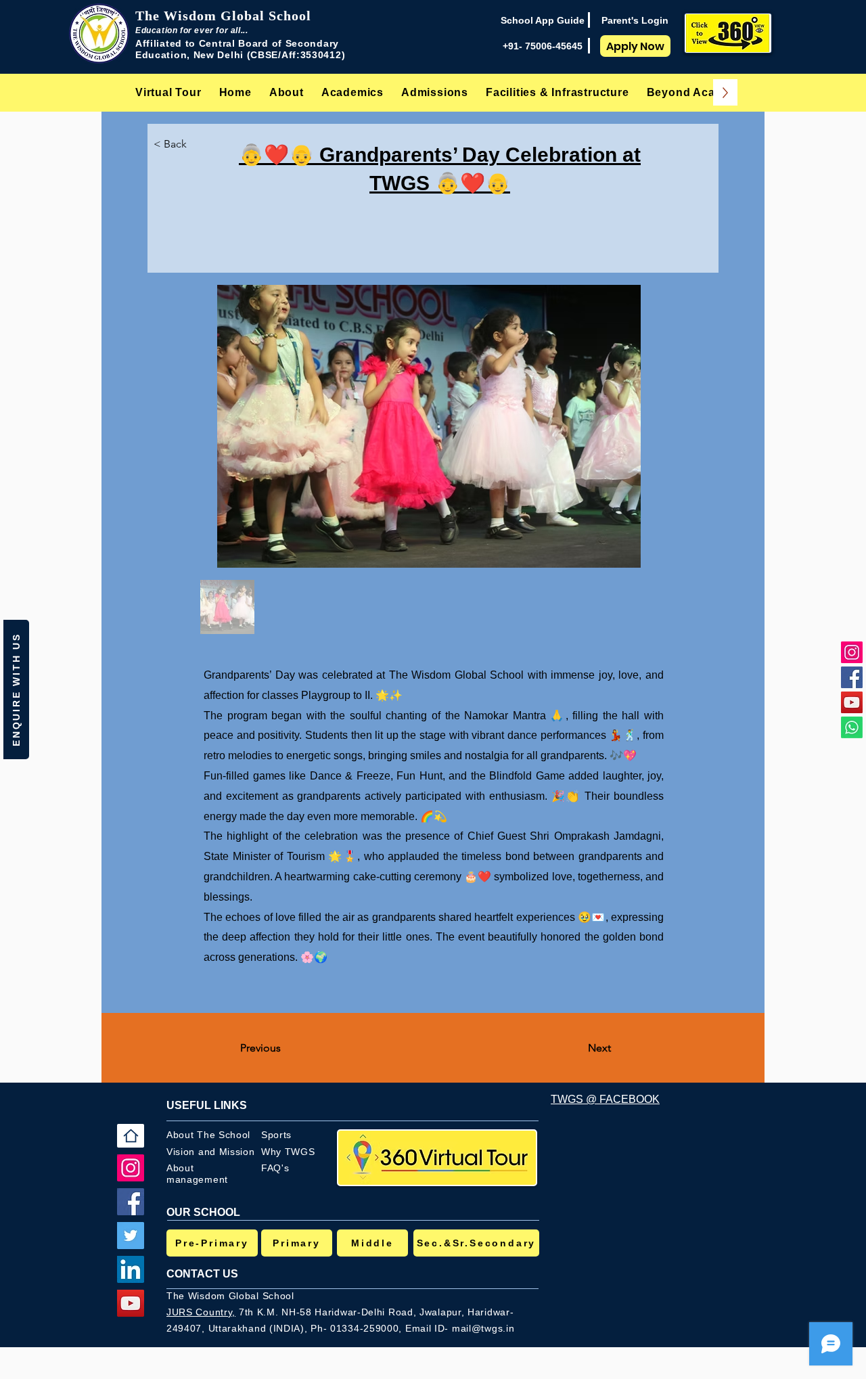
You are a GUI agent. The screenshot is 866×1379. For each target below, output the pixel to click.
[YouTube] (852, 702)
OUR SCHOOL (203, 1212)
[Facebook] (852, 677)
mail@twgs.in (483, 1328)
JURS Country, (200, 1312)
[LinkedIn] (130, 1269)
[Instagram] (852, 652)
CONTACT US (202, 1274)
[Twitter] (130, 1235)
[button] (287, 92)
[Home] (130, 1136)
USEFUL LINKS (206, 1105)
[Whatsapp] (852, 727)
